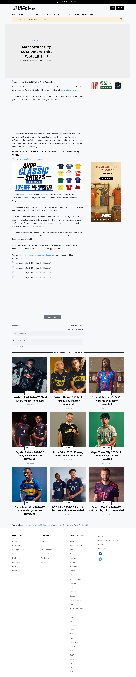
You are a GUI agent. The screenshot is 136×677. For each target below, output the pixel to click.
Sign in (120, 7)
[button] (47, 562)
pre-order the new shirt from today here (38, 255)
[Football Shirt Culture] (24, 8)
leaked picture (41, 87)
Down (17, 346)
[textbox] (47, 333)
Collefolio (74, 2)
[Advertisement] (47, 117)
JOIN (112, 7)
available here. (70, 90)
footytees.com (48, 151)
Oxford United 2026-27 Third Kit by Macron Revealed (68, 400)
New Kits (29, 393)
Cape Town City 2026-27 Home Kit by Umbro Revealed (30, 510)
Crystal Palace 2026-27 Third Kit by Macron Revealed (106, 400)
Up (13, 346)
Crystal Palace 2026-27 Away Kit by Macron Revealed (30, 455)
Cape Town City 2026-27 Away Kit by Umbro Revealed (106, 455)
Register (74, 325)
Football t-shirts (26, 151)
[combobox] (123, 15)
